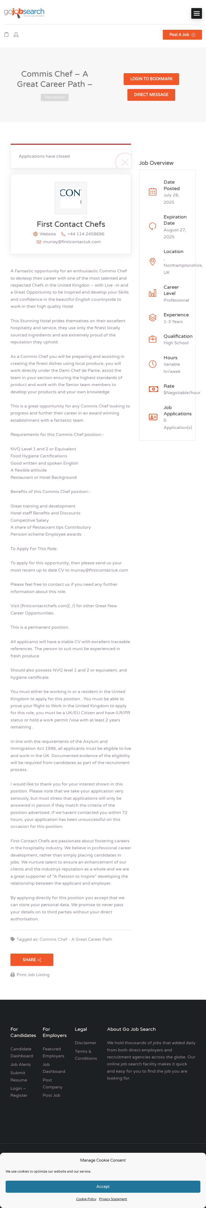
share (29, 960)
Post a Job (180, 34)
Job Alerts (20, 1064)
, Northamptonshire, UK (183, 265)
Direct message (151, 94)
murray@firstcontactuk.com (72, 241)
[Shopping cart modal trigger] (6, 35)
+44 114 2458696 (86, 234)
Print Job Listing (33, 974)
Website (48, 234)
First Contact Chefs (71, 224)
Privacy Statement (113, 1199)
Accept (103, 1186)
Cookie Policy (86, 1199)
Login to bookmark (151, 79)
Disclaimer (85, 1043)
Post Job (51, 1095)
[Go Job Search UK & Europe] (24, 13)
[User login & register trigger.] (16, 35)
